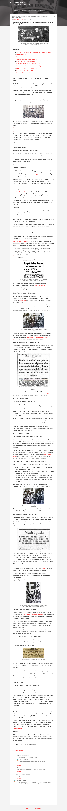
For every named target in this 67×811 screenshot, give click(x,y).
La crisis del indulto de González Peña (26, 70)
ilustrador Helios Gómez (40, 604)
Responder (18, 765)
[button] (54, 16)
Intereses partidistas (21, 54)
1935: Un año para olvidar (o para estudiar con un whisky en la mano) (34, 52)
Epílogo (18, 75)
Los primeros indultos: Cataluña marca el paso (28, 63)
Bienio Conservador (18, 750)
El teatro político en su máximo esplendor (27, 72)
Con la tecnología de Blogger (33, 808)
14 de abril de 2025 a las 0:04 (26, 774)
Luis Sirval (43, 568)
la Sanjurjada (22, 300)
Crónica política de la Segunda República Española (33, 10)
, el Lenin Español (21, 241)
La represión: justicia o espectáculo (25, 61)
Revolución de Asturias (47, 85)
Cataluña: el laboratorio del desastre (25, 57)
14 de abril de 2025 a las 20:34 (31, 780)
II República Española (19, 2)
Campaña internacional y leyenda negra (26, 68)
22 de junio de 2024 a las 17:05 (26, 767)
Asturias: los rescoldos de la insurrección (27, 59)
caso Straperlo (18, 728)
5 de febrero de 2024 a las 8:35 (34, 759)
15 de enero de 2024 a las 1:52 (26, 755)
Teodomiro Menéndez (37, 614)
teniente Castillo (25, 481)
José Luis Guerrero (25, 759)
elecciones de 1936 (40, 285)
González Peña (27, 614)
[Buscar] (56, 2)
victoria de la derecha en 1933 (42, 393)
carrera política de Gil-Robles (38, 174)
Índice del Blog (17, 10)
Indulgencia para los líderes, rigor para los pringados (30, 66)
